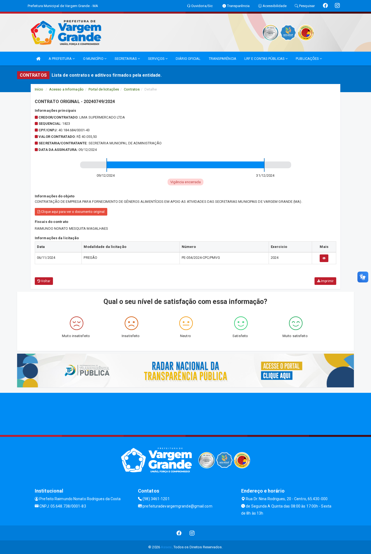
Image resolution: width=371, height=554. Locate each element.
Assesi (166, 547)
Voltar (45, 281)
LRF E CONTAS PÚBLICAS (264, 59)
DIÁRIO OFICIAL (188, 59)
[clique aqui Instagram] (192, 533)
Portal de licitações (104, 89)
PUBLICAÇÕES (308, 59)
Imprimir (327, 281)
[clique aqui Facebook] (179, 533)
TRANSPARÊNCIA (222, 59)
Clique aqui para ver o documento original (72, 212)
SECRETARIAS (126, 59)
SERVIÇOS (156, 59)
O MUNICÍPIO (93, 59)
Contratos (132, 89)
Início (39, 89)
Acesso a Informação (66, 89)
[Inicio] (38, 59)
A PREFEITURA (61, 59)
